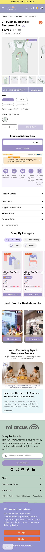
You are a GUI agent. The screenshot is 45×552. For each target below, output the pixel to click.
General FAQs (8, 219)
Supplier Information (11, 207)
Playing (17, 245)
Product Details (9, 193)
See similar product (21, 109)
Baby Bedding (34, 240)
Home (4, 16)
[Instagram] (17, 469)
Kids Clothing (15, 240)
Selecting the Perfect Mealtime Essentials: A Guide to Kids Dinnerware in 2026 (22, 396)
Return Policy (8, 213)
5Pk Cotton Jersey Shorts (32, 273)
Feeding (32, 245)
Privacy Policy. (11, 525)
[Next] (41, 57)
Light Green (5, 121)
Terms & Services (23, 496)
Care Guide (7, 201)
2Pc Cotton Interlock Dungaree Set (23, 16)
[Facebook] (12, 469)
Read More (8, 410)
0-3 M (8, 100)
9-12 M (22, 104)
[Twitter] (28, 469)
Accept (22, 532)
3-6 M (22, 100)
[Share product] (23, 25)
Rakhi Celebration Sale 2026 (22, 2)
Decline (22, 539)
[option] (20, 56)
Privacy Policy (7, 496)
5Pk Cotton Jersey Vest (11, 273)
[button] (42, 272)
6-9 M (8, 104)
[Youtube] (22, 469)
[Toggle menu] (3, 8)
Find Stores (12, 339)
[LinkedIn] (33, 469)
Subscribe (22, 463)
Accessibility (37, 496)
